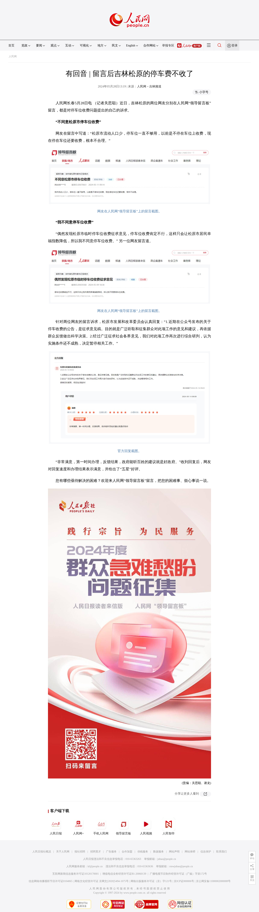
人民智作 (168, 833)
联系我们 (221, 851)
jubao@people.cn (166, 859)
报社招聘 (80, 851)
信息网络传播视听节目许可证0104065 (50, 881)
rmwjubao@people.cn (181, 866)
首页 (11, 45)
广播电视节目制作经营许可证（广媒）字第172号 (178, 873)
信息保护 (205, 851)
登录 (235, 45)
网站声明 (174, 851)
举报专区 (168, 45)
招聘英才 (95, 851)
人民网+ (78, 833)
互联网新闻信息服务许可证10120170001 (75, 873)
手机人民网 (100, 833)
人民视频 (146, 833)
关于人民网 (62, 851)
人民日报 (56, 833)
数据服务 (158, 851)
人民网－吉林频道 (149, 86)
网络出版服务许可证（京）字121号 (151, 881)
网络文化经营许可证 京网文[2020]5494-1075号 (102, 881)
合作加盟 (127, 851)
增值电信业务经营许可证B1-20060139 (124, 873)
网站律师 (190, 851)
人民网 (13, 56)
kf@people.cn (95, 866)
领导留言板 (123, 833)
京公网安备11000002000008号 (213, 881)
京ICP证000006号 (184, 881)
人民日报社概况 (41, 851)
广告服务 (111, 851)
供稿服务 (142, 851)
